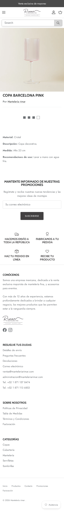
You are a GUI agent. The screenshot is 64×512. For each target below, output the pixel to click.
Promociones (42, 486)
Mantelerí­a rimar (16, 101)
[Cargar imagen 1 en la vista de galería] (32, 60)
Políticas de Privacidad (15, 408)
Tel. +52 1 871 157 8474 (16, 382)
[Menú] (4, 12)
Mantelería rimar (18, 500)
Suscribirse (32, 216)
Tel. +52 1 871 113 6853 (16, 388)
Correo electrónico (13, 366)
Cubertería (8, 450)
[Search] (58, 23)
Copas (6, 445)
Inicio (5, 486)
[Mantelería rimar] (32, 12)
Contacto (28, 486)
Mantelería (8, 455)
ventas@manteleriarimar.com (18, 371)
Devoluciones (10, 361)
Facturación (9, 424)
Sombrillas (8, 466)
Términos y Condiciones (16, 419)
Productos (16, 486)
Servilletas (8, 460)
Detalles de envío (12, 350)
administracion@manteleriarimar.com (23, 377)
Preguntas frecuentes (14, 356)
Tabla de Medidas (12, 413)
